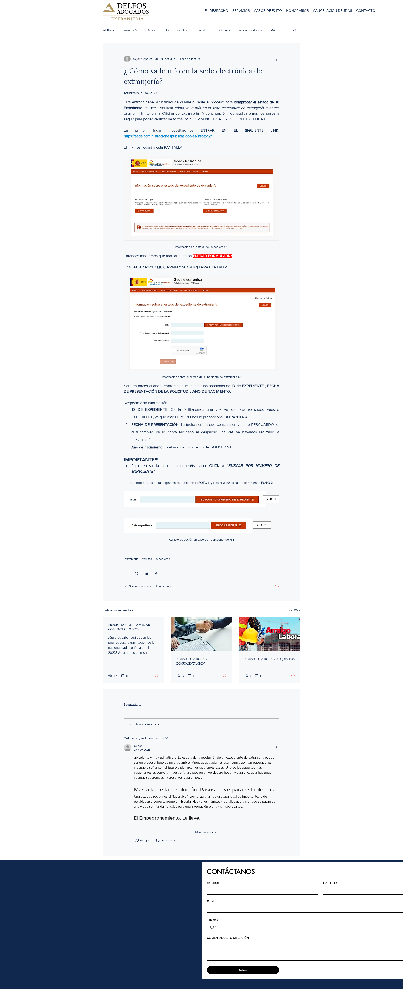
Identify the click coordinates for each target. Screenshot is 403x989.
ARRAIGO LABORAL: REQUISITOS (269, 659)
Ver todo (294, 609)
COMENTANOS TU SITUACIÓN (228, 938)
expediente (162, 558)
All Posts (109, 30)
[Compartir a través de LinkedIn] (146, 573)
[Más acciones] (276, 58)
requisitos (183, 30)
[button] (295, 30)
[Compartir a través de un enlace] (157, 573)
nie (167, 30)
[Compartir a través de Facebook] (126, 573)
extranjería (130, 30)
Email (211, 901)
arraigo (203, 30)
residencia (224, 30)
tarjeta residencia (250, 30)
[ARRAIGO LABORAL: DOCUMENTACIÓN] (201, 634)
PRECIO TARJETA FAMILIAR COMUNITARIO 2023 (129, 627)
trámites (150, 30)
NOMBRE (214, 883)
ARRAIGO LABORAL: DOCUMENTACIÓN (191, 661)
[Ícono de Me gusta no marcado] (136, 840)
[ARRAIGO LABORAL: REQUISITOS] (269, 634)
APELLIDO (330, 883)
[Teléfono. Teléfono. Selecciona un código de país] (213, 926)
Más (273, 30)
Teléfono (212, 919)
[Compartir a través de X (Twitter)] (136, 573)
